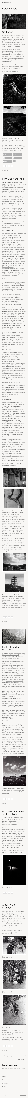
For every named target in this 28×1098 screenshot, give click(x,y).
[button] (4, 166)
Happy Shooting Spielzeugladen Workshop (12, 1038)
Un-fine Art (7, 32)
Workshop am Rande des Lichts (10, 655)
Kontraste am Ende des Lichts (11, 648)
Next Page (22, 1059)
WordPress (23, 1095)
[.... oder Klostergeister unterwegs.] (14, 89)
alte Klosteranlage (19, 285)
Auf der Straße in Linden (9, 906)
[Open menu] (25, 3)
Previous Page (7, 1056)
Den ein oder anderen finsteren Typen (13, 812)
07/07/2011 (4, 1050)
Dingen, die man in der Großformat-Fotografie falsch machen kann (13, 265)
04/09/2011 (5, 170)
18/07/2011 (4, 803)
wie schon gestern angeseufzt (14, 681)
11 (25, 1056)
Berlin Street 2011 (13, 916)
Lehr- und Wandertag (13, 179)
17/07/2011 (4, 897)
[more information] (14, 161)
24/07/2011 (4, 622)
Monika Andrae (7, 2)
